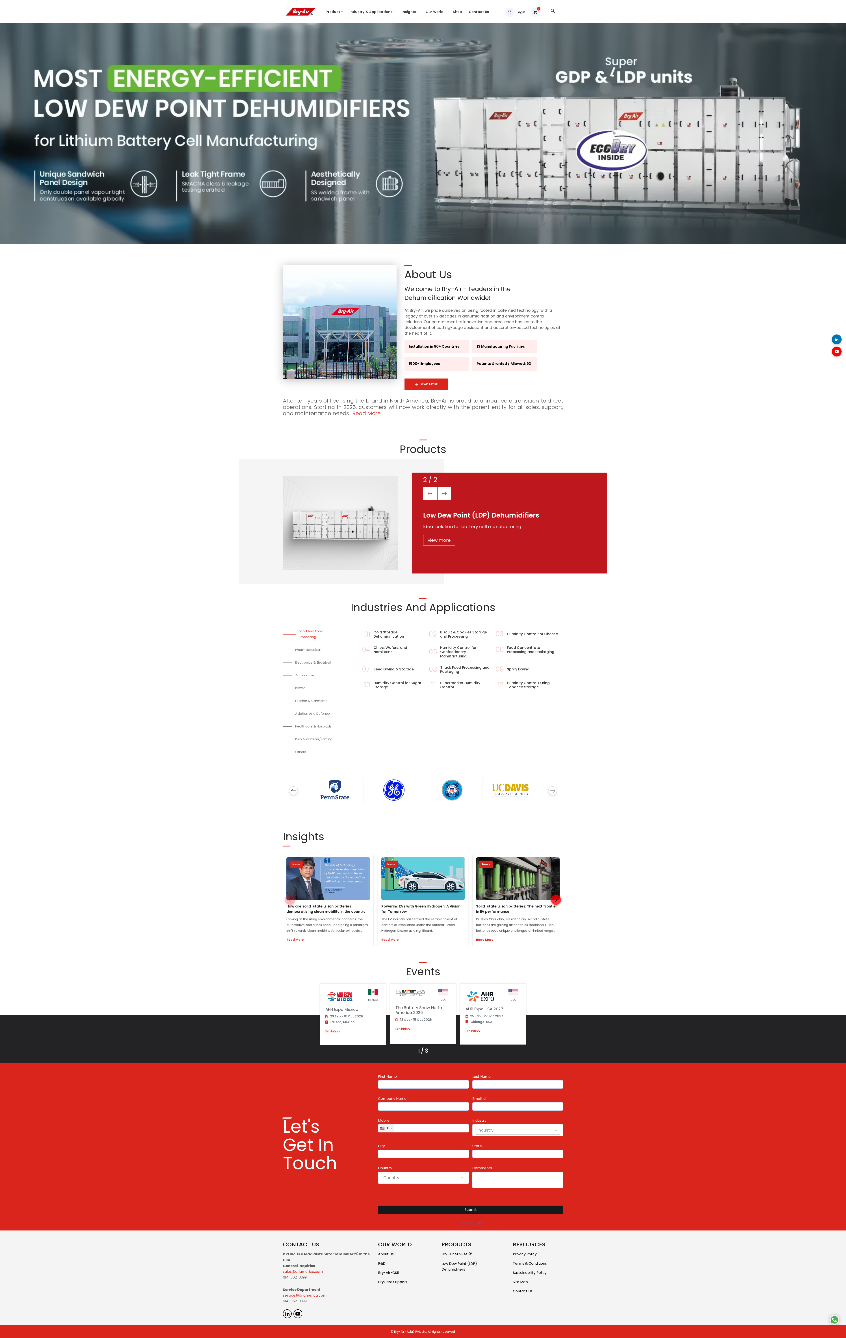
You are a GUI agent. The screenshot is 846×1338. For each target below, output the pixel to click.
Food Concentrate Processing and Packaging (530, 649)
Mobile (384, 1120)
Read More (429, 384)
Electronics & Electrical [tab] (313, 662)
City (381, 1146)
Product (333, 11)
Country (385, 1168)
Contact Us (479, 11)
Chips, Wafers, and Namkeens (390, 649)
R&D (382, 1263)
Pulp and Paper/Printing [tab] (313, 739)
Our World (435, 11)
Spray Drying (518, 669)
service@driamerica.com (305, 1295)
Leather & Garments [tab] (311, 701)
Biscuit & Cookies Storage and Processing (463, 634)
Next (552, 790)
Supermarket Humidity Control (460, 685)
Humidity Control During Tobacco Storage (528, 685)
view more (439, 540)
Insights (409, 11)
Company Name (392, 1098)
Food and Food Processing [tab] (311, 634)
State (477, 1146)
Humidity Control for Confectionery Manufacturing (458, 652)
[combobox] (478, 1130)
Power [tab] (300, 688)
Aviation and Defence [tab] (312, 713)
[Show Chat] (834, 1320)
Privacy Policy (525, 1254)
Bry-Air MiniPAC (457, 1254)
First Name (387, 1076)
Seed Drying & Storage (393, 669)
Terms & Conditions (530, 1263)
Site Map (520, 1281)
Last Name (481, 1076)
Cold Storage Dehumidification (388, 634)
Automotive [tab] (304, 675)
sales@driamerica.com (303, 1271)
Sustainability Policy (530, 1272)
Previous (293, 790)
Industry (479, 1120)
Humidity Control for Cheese (532, 634)
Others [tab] (300, 752)
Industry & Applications (370, 11)
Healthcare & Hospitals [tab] (313, 726)
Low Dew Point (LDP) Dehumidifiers (459, 1266)
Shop (457, 11)
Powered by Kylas (470, 1223)
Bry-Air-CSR (388, 1272)
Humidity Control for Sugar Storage (397, 685)
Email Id (479, 1098)
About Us (386, 1254)
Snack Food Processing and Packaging (465, 669)
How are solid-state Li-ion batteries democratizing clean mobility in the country (325, 909)
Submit (471, 1209)
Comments (482, 1168)
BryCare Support (392, 1281)
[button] (556, 900)
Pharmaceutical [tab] (308, 650)
